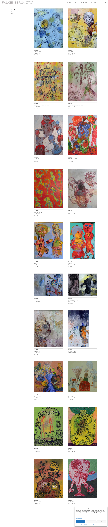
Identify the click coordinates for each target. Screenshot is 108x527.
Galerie (69, 2)
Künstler (75, 2)
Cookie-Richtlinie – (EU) (33, 524)
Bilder (12, 13)
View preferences (101, 522)
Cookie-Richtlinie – (84, 524)
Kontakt (102, 2)
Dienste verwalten (79, 518)
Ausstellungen (84, 2)
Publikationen (94, 2)
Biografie (12, 11)
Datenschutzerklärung (92, 524)
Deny (91, 522)
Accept (80, 522)
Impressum (99, 524)
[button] (105, 508)
